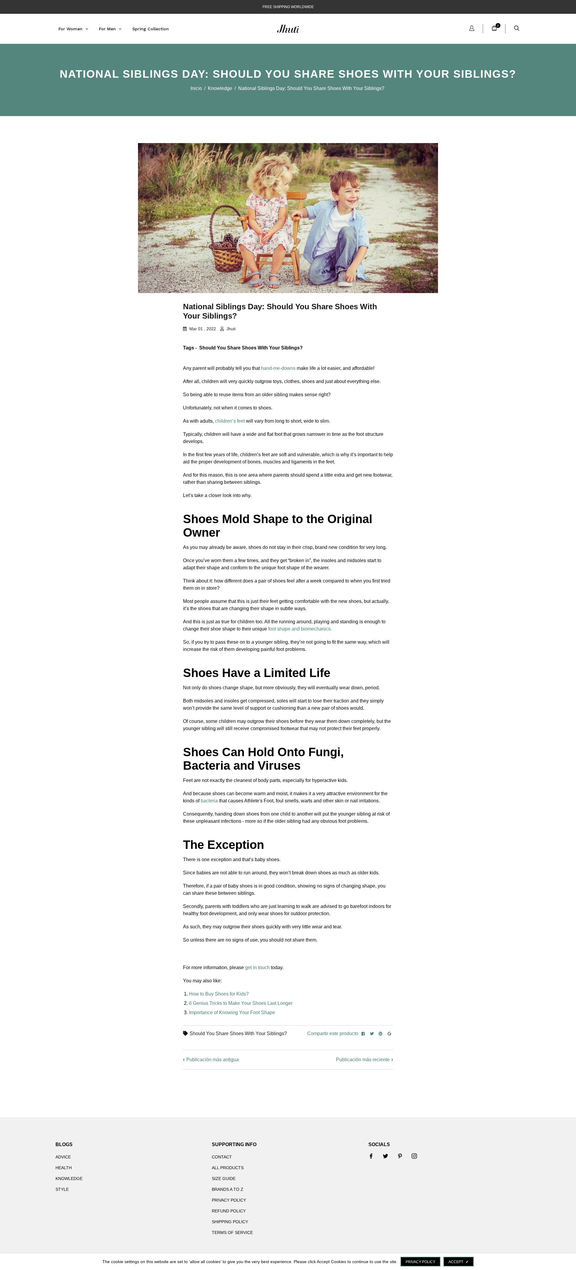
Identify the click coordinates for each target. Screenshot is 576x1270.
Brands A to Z (227, 1189)
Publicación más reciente (363, 1059)
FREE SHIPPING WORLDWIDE (288, 7)
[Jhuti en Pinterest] (400, 1156)
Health (64, 1167)
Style (62, 1189)
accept (458, 1262)
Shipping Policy (230, 1221)
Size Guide (224, 1178)
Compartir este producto (332, 1033)
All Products (228, 1167)
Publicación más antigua (212, 1059)
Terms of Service (232, 1232)
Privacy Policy (229, 1200)
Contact (222, 1157)
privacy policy (420, 1262)
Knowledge (220, 88)
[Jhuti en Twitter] (385, 1156)
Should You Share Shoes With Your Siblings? (238, 1033)
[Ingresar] (472, 29)
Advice (63, 1157)
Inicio (196, 88)
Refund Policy (229, 1211)
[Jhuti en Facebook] (371, 1156)
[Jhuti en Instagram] (414, 1156)
